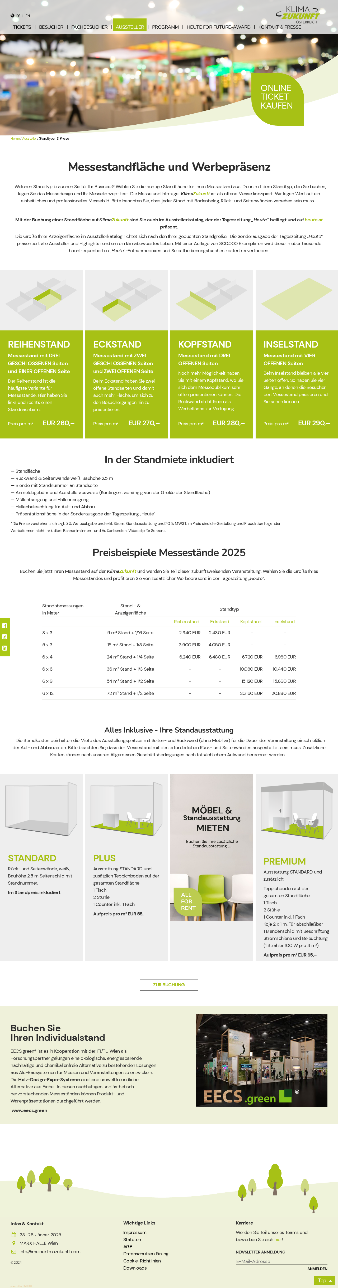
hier (278, 1239)
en (28, 16)
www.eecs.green (29, 1110)
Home (15, 138)
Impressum (135, 1232)
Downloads (135, 1268)
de (18, 16)
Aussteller (29, 138)
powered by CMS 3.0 (21, 1286)
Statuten (132, 1239)
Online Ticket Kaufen (277, 96)
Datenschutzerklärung (145, 1254)
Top (322, 1280)
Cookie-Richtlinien (142, 1261)
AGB (128, 1246)
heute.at (314, 220)
